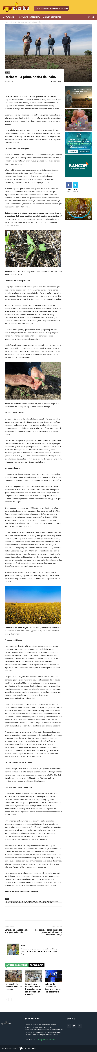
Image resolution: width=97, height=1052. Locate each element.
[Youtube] (80, 1026)
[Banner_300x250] (78, 130)
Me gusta (68, 183)
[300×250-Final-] (78, 176)
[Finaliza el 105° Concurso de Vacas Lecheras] (13, 976)
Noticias (7, 72)
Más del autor (36, 965)
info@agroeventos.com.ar (46, 1039)
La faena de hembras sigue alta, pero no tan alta (16, 931)
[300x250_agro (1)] (78, 220)
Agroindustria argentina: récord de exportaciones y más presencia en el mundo (33, 989)
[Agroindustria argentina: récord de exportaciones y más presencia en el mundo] (33, 976)
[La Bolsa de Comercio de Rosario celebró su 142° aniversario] (53, 976)
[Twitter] (74, 1026)
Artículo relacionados (16, 965)
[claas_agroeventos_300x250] (78, 107)
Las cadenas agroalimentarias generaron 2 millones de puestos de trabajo (48, 932)
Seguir (75, 183)
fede (23, 945)
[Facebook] (69, 1026)
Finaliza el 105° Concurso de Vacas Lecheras (13, 986)
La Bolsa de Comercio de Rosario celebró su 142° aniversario (53, 988)
